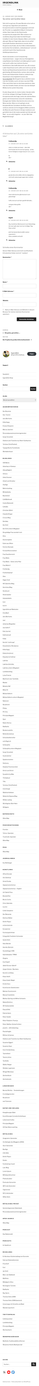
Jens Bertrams (7, 418)
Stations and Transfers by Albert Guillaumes (17, 440)
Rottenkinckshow (8, 734)
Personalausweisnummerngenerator (14, 433)
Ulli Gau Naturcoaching (10, 1127)
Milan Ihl (5, 690)
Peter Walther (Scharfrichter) (12, 1024)
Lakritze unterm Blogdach (11, 668)
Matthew (6, 1278)
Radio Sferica (7, 723)
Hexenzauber (7, 594)
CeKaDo (5, 507)
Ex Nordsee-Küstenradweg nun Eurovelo (16, 1256)
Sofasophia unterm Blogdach (12, 748)
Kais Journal (6, 631)
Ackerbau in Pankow (9, 466)
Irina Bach (6, 613)
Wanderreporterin (8, 1308)
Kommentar (7, 257)
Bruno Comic (7, 899)
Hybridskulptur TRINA (10, 954)
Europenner (6, 929)
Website (5, 300)
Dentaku (5, 521)
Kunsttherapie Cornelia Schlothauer (14, 1116)
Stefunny (6, 763)
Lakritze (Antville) (8, 664)
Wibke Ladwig (7, 800)
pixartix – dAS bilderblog (10, 1028)
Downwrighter (7, 540)
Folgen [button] (32, 354)
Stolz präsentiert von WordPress (21, 1381)
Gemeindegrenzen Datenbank (12, 1208)
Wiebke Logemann (9, 1068)
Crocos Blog (7, 517)
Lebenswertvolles (8, 1120)
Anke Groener (7, 477)
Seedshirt (6, 374)
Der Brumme (7, 411)
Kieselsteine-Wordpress (11, 646)
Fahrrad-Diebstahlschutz (11, 1260)
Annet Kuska (7, 881)
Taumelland (6, 1053)
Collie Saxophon (8, 910)
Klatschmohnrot (8, 653)
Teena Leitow (7, 1057)
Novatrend (6, 704)
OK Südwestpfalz (8, 1006)
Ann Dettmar (7, 877)
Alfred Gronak (7, 874)
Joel (4, 620)
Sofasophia (6, 745)
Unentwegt (6, 789)
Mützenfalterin (7, 693)
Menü (20, 9)
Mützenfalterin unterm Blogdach (13, 697)
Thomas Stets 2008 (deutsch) (12, 1300)
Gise (4, 576)
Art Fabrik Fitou (8, 892)
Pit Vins (5, 712)
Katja (4, 638)
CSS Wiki (6, 1153)
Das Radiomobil (8, 1234)
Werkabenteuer (8, 451)
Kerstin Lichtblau (8, 973)
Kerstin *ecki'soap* (9, 642)
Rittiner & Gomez (8, 1035)
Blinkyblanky (7, 492)
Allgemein (9, 126)
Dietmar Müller (7, 918)
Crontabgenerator (8, 1094)
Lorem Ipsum (7, 1171)
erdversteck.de (7, 925)
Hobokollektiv (7, 598)
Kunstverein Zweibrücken (11, 987)
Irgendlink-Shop (8, 378)
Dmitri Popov (7, 921)
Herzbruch (6, 591)
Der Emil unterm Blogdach (11, 529)
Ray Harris (6, 1293)
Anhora (5, 474)
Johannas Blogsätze (9, 624)
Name (5, 282)
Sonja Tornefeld (8, 437)
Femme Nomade (8, 547)
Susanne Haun (7, 1046)
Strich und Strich (8, 770)
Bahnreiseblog (7, 488)
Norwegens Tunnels (9, 1286)
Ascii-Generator (8, 1145)
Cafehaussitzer (8, 1319)
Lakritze (5, 660)
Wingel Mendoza (8, 1072)
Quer (4, 719)
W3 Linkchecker (8, 1193)
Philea (5, 708)
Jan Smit (5, 1271)
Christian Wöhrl (8, 510)
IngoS (11, 218)
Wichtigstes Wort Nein (10, 803)
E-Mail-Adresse (8, 291)
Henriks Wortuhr (8, 947)
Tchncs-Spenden (8, 833)
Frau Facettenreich (9, 554)
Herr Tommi (6, 415)
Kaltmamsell (7, 635)
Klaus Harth (6, 976)
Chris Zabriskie (7, 903)
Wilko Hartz (6, 1197)
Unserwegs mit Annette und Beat (13, 1304)
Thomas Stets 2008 (9, 1297)
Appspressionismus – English (12, 888)
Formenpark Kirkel (9, 932)
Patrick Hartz (7, 1013)
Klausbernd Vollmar (9, 657)
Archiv (5, 396)
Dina (4, 536)
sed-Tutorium (7, 1101)
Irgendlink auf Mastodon (10, 609)
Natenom (6, 701)
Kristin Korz (6, 984)
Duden (5, 1160)
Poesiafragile (7, 1031)
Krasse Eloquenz (8, 426)
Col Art (5, 907)
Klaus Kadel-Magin (9, 980)
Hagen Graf (6, 580)
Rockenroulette (8, 730)
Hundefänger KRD (8, 951)
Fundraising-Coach (9, 1164)
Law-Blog (6, 1167)
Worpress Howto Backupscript (12, 1344)
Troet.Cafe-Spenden (9, 837)
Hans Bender (7, 943)
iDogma (5, 958)
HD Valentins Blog (8, 583)
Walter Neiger (7, 1064)
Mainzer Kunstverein (9, 991)
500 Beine (6, 463)
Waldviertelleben (8, 792)
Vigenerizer (6, 1189)
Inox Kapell (6, 962)
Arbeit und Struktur (9, 481)
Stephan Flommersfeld (10, 767)
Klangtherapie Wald (9, 1112)
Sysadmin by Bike (8, 774)
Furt (4, 1267)
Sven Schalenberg (8, 1050)
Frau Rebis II (6, 565)
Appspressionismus (9, 885)
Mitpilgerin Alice (8, 1282)
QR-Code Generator (9, 1186)
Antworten (12, 161)
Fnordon (5, 829)
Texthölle (6, 1061)
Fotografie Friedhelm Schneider (13, 936)
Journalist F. (6, 627)
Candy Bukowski (8, 503)
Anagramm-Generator (10, 1138)
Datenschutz (6, 1381)
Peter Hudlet (7, 1017)
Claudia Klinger (8, 514)
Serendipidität (7, 79)
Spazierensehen (8, 759)
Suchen (5, 385)
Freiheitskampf (8, 573)
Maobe (5, 682)
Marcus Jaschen (8, 429)
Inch (4, 602)
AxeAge (5, 485)
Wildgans (6, 807)
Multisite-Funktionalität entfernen (14, 1341)
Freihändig (6, 569)
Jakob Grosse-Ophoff (9, 965)
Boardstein (6, 496)
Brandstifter (7, 896)
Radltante (6, 726)
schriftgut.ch (7, 741)
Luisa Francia (7, 675)
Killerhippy (6, 422)
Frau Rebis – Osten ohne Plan (12, 561)
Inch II (4, 605)
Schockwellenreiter (9, 737)
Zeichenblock (7, 1075)
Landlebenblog (7, 671)
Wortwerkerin (7, 1330)
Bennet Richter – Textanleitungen (13, 1090)
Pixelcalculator (7, 1178)
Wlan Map (6, 818)
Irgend (20, 16)
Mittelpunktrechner (9, 1175)
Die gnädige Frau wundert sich (12, 532)
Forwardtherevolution (10, 550)
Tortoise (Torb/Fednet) (10, 444)
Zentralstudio (7, 1079)
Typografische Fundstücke (11, 448)
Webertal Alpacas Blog (10, 796)
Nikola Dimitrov (8, 1002)
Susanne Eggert (8, 1042)
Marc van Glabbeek (9, 1275)
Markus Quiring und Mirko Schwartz (14, 998)
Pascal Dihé (6, 1009)
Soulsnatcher (7, 756)
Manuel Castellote (9, 995)
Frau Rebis (6, 558)
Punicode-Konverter (9, 1182)
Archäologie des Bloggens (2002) (13, 1142)
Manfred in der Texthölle (10, 679)
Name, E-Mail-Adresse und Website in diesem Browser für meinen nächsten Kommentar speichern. (18, 312)
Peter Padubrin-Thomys (10, 1020)
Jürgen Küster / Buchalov (11, 969)
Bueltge (5, 1149)
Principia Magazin (8, 715)
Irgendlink (11, 2)
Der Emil (5, 525)
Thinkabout (6, 778)
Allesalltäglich (7, 470)
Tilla (4, 781)
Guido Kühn (6, 940)
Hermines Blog (7, 587)
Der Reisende (7, 914)
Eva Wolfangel (7, 863)
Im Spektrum (7, 1245)
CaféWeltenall (7, 499)
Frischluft (6, 1264)
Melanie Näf (6, 686)
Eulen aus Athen (8, 543)
